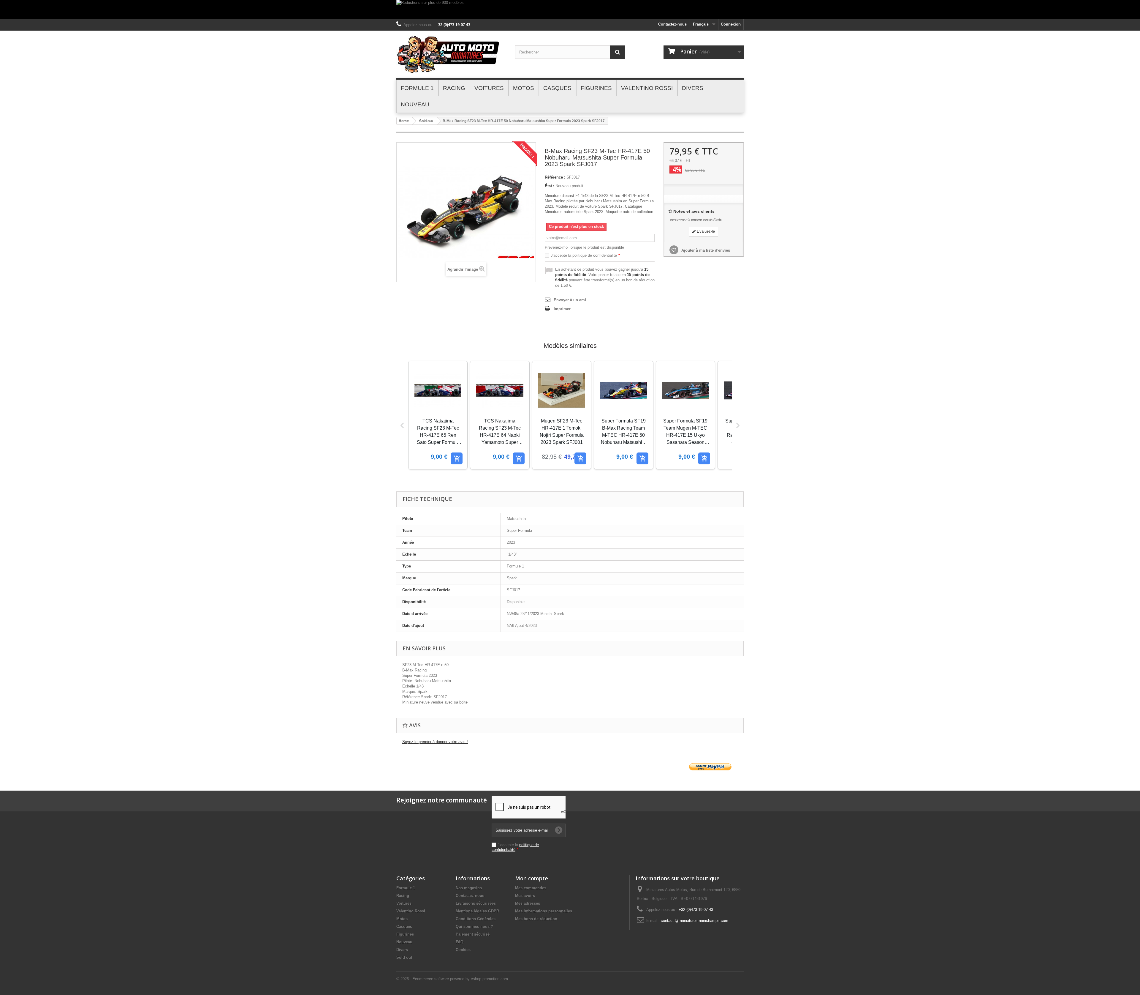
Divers (402, 949)
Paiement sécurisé (473, 934)
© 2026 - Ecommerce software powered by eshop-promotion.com (452, 979)
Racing (402, 895)
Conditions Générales (475, 919)
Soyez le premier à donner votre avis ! (435, 741)
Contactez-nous (672, 24)
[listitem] (438, 415)
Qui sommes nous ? (474, 926)
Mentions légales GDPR (477, 911)
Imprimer (562, 309)
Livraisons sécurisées (476, 903)
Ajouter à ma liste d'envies (705, 250)
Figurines (405, 934)
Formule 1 (405, 888)
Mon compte (531, 878)
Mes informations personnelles (543, 911)
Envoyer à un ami (570, 300)
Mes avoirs (525, 895)
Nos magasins (469, 888)
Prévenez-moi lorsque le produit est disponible (584, 247)
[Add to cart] (457, 458)
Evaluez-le (705, 231)
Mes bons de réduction (536, 919)
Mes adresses (527, 903)
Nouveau (404, 942)
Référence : (555, 177)
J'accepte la (585, 255)
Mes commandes (530, 888)
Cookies (463, 949)
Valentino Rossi (410, 911)
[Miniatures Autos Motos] (451, 54)
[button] (402, 425)
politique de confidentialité (594, 255)
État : (549, 186)
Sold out (426, 121)
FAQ (459, 942)
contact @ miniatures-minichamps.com (694, 920)
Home (404, 121)
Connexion (731, 24)
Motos (402, 919)
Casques (404, 926)
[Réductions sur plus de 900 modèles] (570, 9)
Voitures (403, 903)
